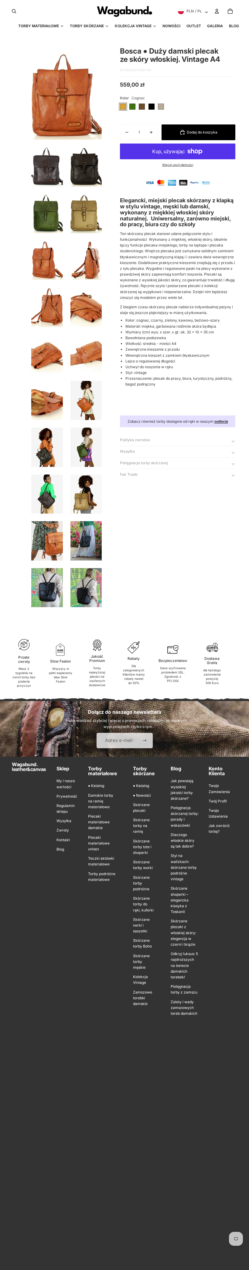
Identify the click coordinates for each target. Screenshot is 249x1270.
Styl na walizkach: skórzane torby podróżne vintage (184, 867)
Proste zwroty (24, 659)
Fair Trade (129, 474)
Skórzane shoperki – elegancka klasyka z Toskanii (180, 900)
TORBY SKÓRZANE (87, 26)
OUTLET (193, 26)
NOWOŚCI (171, 26)
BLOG (234, 26)
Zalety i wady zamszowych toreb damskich (184, 1008)
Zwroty (62, 830)
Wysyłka (127, 451)
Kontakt (63, 840)
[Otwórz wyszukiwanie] (14, 11)
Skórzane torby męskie (141, 962)
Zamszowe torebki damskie (142, 998)
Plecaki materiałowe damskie (99, 822)
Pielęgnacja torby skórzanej (144, 463)
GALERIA (215, 26)
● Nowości (142, 795)
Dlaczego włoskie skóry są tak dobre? (182, 840)
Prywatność (66, 796)
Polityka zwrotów (135, 440)
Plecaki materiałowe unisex (99, 843)
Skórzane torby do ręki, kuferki (143, 904)
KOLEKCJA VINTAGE (133, 26)
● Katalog (96, 785)
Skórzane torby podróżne (141, 883)
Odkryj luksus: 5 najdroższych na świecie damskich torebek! (184, 965)
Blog (60, 849)
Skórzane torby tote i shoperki (142, 847)
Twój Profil (218, 801)
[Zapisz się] (145, 741)
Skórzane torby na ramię (141, 826)
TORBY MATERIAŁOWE (38, 26)
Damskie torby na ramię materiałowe (100, 801)
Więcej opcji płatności (177, 165)
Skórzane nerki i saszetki (141, 925)
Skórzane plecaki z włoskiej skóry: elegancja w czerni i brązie (183, 933)
